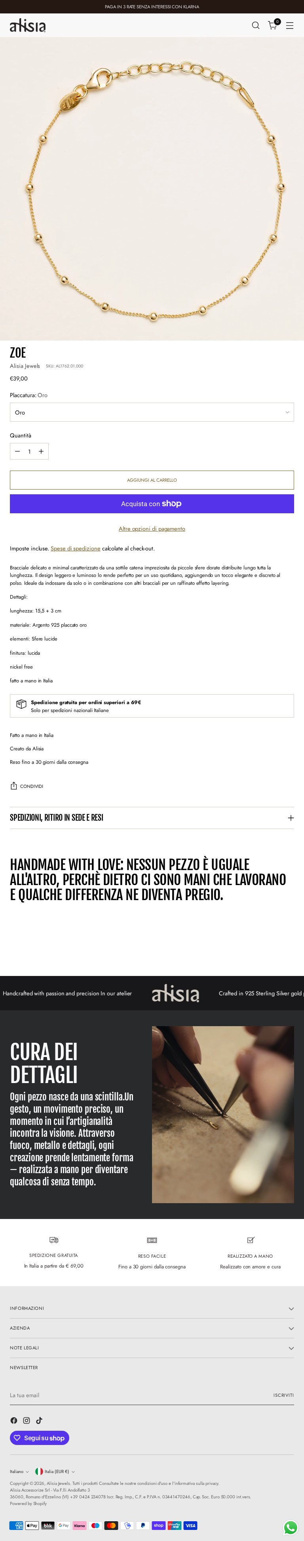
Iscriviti (284, 1395)
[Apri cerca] (256, 25)
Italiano (16, 1471)
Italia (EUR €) (57, 1471)
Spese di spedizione (76, 548)
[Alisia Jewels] (28, 25)
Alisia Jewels (25, 366)
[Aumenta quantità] (41, 451)
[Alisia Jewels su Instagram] (27, 1422)
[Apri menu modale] (290, 25)
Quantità (20, 435)
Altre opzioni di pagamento (152, 528)
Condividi (31, 786)
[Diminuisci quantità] (17, 451)
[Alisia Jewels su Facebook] (14, 1422)
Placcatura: (29, 395)
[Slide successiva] (287, 948)
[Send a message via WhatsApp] (290, 1527)
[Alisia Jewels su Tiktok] (40, 1422)
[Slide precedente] (269, 949)
